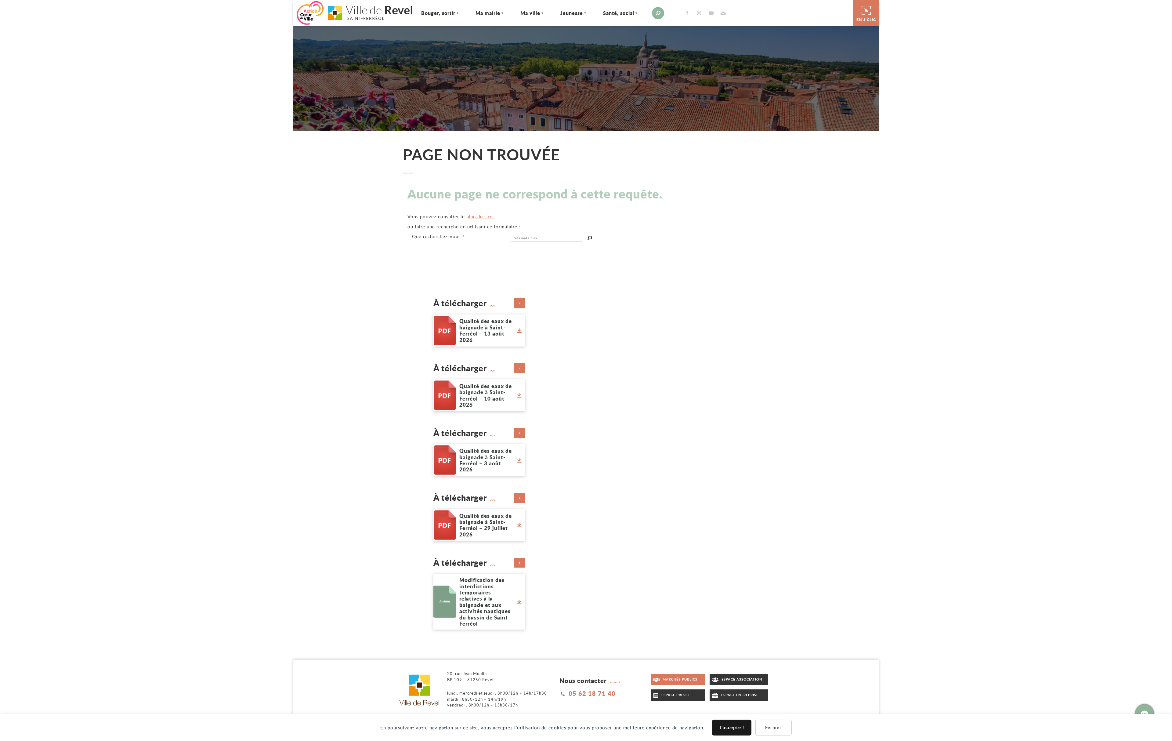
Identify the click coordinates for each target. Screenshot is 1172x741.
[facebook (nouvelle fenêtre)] (688, 13)
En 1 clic (866, 19)
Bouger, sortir (438, 12)
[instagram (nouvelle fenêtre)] (700, 13)
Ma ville (530, 12)
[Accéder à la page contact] (1144, 713)
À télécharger (460, 303)
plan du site (479, 216)
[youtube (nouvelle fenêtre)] (712, 13)
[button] (722, 13)
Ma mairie (488, 12)
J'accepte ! (731, 727)
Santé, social (618, 12)
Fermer (773, 727)
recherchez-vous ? (438, 236)
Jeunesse (571, 12)
